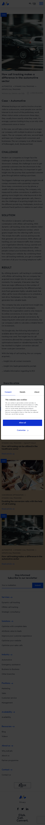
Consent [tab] (8, 392)
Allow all (22, 423)
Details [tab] (22, 392)
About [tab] (36, 392)
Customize (21, 430)
